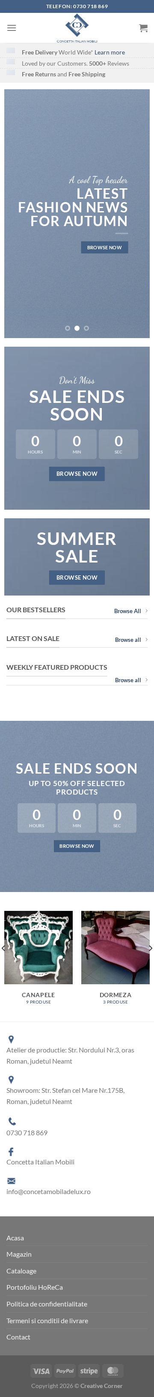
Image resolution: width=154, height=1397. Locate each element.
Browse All (127, 611)
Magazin (19, 1254)
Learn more (110, 52)
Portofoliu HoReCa (34, 1287)
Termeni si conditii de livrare (47, 1320)
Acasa (15, 1238)
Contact (18, 1337)
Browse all (128, 639)
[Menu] (11, 27)
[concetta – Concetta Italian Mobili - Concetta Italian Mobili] (77, 28)
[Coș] (143, 27)
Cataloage (21, 1271)
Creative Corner (101, 1385)
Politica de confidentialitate (46, 1304)
